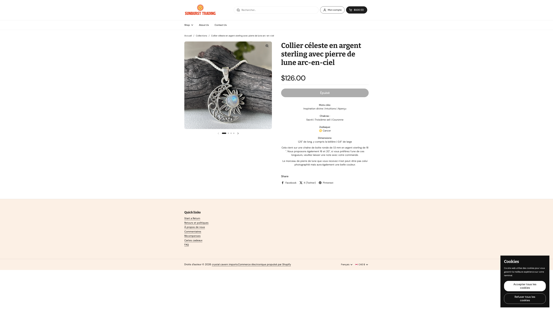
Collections (201, 35)
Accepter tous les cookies (524, 286)
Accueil (188, 35)
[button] (356, 10)
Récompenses (192, 235)
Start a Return (192, 218)
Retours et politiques (196, 222)
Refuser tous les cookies (525, 298)
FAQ (186, 244)
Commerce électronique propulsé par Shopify (264, 264)
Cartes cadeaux (193, 240)
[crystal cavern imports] (200, 10)
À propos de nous (194, 227)
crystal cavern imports (225, 264)
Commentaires (192, 231)
